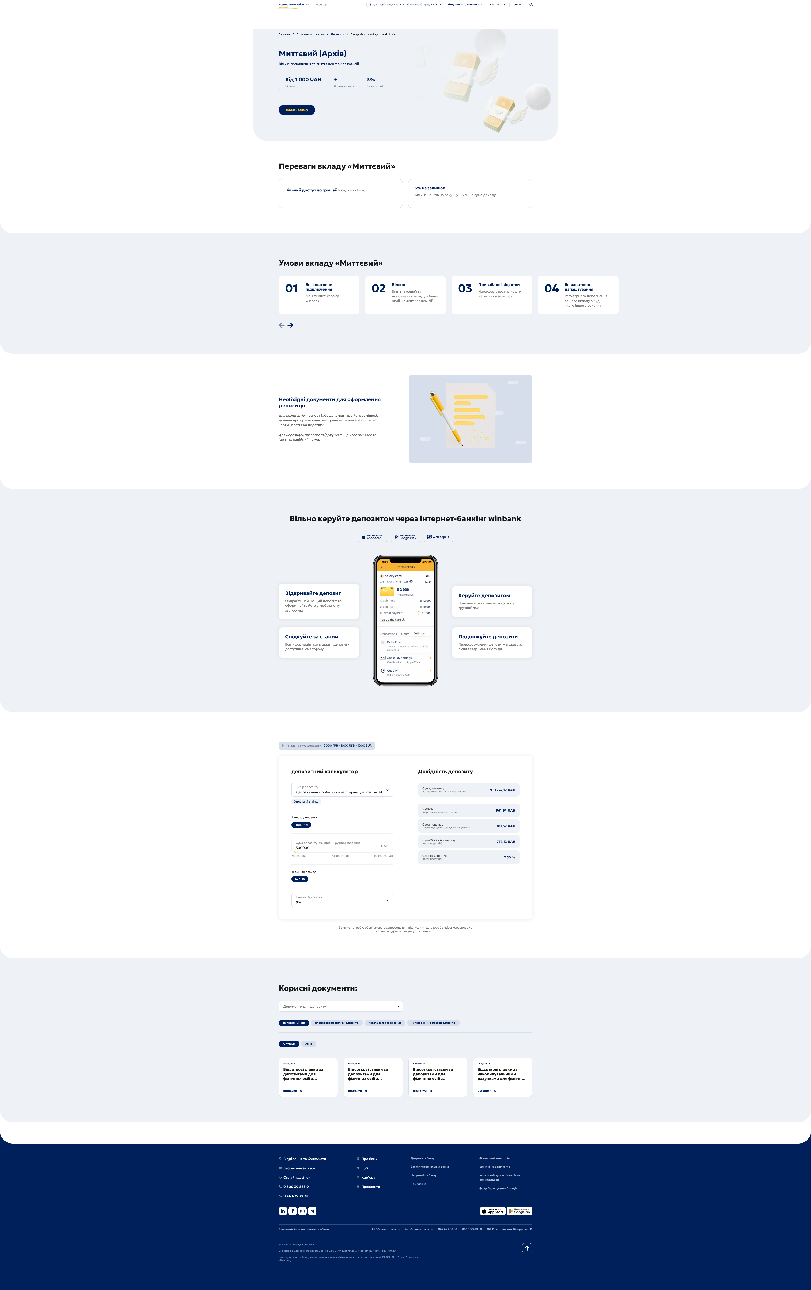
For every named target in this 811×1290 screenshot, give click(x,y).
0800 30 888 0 (472, 1229)
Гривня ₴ (301, 825)
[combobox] (342, 790)
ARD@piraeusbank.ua (386, 1229)
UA (516, 4)
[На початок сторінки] (527, 1248)
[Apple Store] (493, 1211)
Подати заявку (297, 110)
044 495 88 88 (447, 1229)
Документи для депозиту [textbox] (304, 1006)
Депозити (337, 34)
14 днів (300, 879)
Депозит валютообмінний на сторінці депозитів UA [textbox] (339, 792)
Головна (284, 34)
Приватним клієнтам (310, 34)
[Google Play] (519, 1211)
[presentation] (282, 326)
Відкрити (290, 1091)
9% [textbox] (299, 902)
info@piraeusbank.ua (419, 1229)
